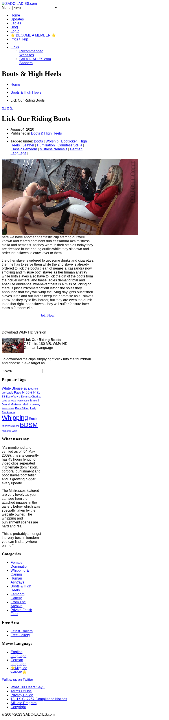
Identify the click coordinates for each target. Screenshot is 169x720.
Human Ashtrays (17, 580)
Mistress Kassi (10, 426)
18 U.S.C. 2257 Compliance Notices (39, 699)
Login (15, 31)
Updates (17, 19)
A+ (4, 108)
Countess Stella (69, 145)
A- (11, 108)
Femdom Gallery (17, 596)
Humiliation (46, 145)
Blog (14, 27)
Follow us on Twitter (17, 680)
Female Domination (20, 564)
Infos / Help (19, 39)
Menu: (7, 7)
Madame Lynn (9, 430)
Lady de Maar (9, 400)
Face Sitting (22, 408)
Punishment (8, 408)
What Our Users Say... (28, 687)
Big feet (28, 388)
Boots (38, 141)
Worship (52, 141)
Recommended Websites (31, 53)
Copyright (18, 707)
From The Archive (18, 604)
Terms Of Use (21, 691)
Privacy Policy (22, 695)
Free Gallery (20, 635)
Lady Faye (13, 392)
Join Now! (48, 315)
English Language (18, 654)
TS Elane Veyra (11, 396)
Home (15, 15)
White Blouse (12, 388)
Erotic (33, 419)
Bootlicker (69, 141)
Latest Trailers (22, 631)
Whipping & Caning (20, 572)
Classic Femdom (24, 149)
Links (15, 47)
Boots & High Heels (26, 92)
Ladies (16, 23)
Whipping (15, 417)
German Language (18, 662)
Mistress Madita (21, 404)
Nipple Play (31, 392)
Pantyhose (23, 400)
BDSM (29, 424)
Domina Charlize (31, 396)
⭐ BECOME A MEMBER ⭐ (33, 35)
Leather (28, 145)
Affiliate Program (24, 703)
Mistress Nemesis (53, 149)
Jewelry (36, 404)
